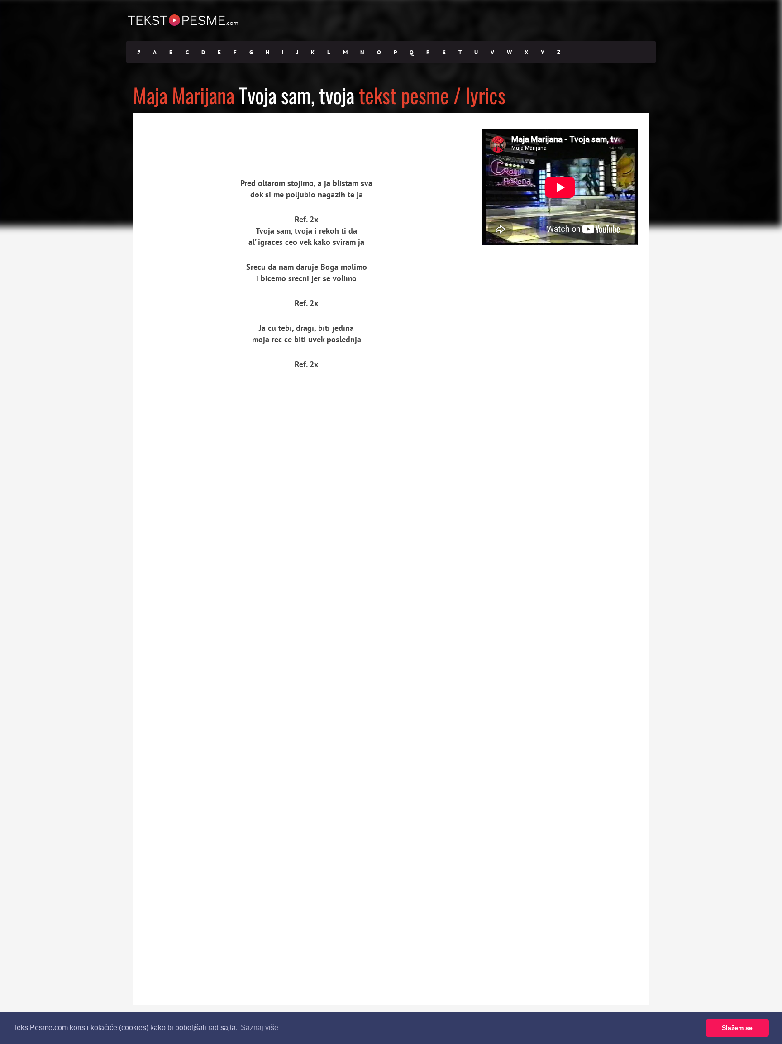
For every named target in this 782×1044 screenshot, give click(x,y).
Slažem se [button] (737, 1027)
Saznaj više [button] (259, 1027)
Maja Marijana (183, 95)
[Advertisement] (216, 138)
